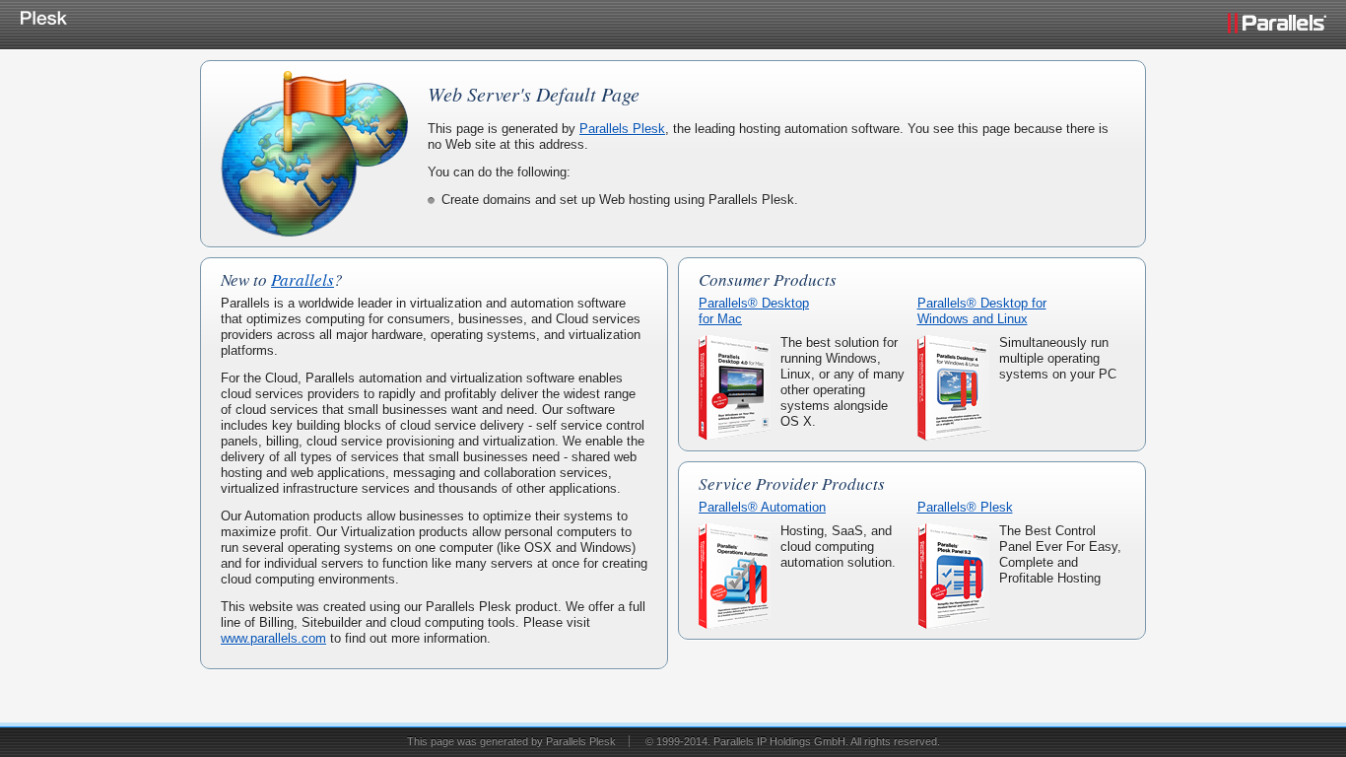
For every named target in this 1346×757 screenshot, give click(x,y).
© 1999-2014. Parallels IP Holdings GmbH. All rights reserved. (792, 741)
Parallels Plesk (622, 128)
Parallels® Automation (762, 507)
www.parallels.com (273, 638)
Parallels (302, 279)
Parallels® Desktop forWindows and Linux (981, 311)
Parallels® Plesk (965, 507)
